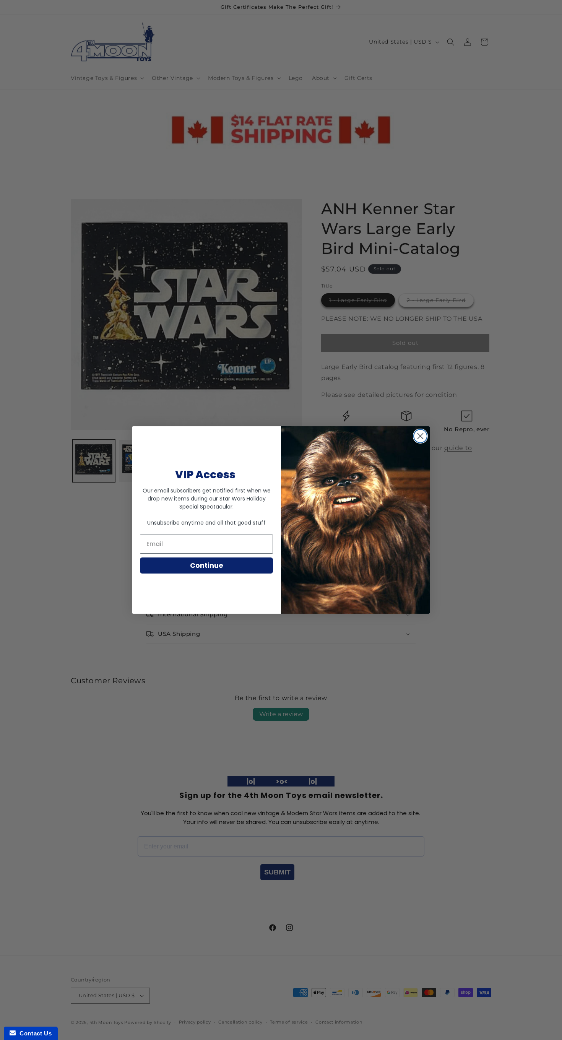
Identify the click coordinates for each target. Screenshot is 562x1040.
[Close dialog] (420, 436)
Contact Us (34, 1033)
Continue (206, 565)
